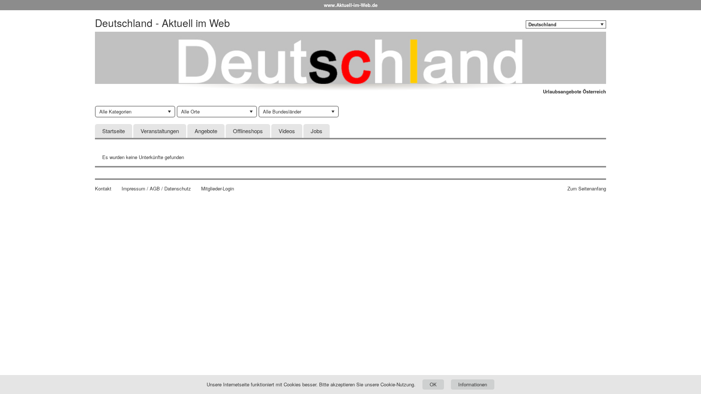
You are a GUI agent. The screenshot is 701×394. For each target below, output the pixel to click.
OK (433, 384)
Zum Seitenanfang (586, 188)
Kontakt (103, 188)
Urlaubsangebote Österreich (574, 91)
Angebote (206, 131)
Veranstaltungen (160, 131)
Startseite (113, 131)
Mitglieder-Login (217, 188)
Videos (287, 131)
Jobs (316, 131)
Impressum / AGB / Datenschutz (156, 188)
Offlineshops (248, 131)
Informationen (472, 384)
